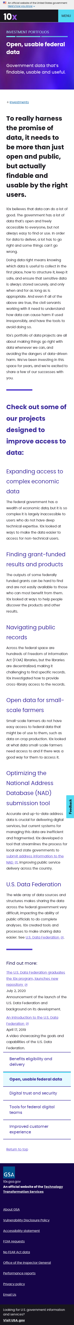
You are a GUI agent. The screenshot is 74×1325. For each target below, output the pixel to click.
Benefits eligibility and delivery (30, 1062)
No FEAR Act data (16, 1252)
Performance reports (19, 1273)
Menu (66, 16)
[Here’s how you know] (37, 5)
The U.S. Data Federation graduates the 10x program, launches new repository (35, 978)
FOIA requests (14, 1241)
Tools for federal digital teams (32, 1110)
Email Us (9, 1294)
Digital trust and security (33, 1093)
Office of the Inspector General (27, 1262)
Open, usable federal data (35, 1079)
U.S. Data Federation (43, 937)
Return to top (17, 1149)
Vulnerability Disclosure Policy (26, 1220)
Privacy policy (14, 1284)
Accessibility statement (21, 1230)
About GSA (11, 1209)
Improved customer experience (28, 1129)
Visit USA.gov (14, 1320)
